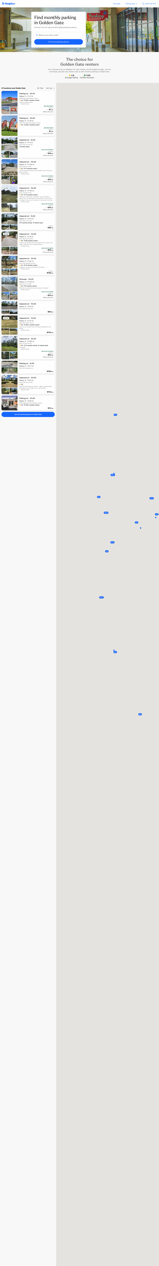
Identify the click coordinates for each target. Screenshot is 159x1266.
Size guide (116, 4)
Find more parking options (58, 42)
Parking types (130, 4)
